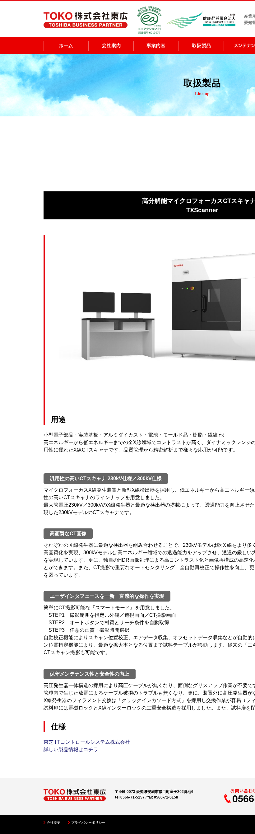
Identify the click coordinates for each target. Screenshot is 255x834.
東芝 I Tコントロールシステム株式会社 (87, 742)
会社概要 (53, 822)
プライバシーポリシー (88, 822)
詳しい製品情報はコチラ (71, 749)
